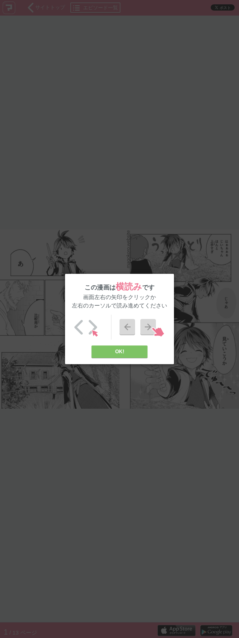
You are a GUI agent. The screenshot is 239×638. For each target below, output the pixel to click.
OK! (119, 351)
